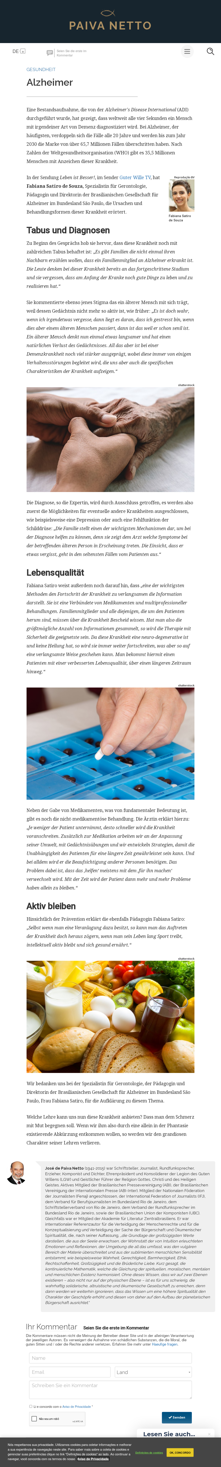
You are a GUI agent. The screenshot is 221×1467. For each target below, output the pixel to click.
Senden (178, 1417)
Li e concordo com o (63, 1406)
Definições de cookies (149, 1452)
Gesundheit (41, 69)
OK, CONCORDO (180, 1452)
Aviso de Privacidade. (93, 1459)
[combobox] (153, 1372)
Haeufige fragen (164, 1344)
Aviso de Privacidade (76, 1406)
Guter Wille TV (135, 177)
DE (16, 51)
